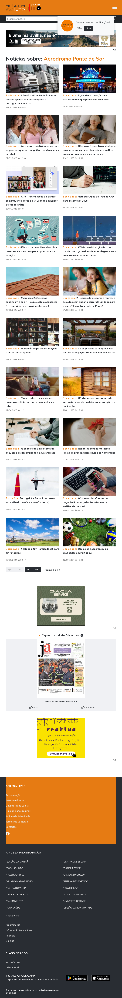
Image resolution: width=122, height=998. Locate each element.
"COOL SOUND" (14, 868)
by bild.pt (11, 992)
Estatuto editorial (15, 800)
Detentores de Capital (17, 805)
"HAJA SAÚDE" (13, 907)
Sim (88, 28)
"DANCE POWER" (72, 868)
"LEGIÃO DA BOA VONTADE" (78, 907)
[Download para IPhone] (100, 978)
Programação (13, 924)
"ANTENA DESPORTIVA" (75, 881)
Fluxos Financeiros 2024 (18, 810)
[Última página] (36, 569)
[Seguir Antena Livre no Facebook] (8, 834)
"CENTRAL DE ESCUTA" (75, 861)
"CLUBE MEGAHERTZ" (17, 894)
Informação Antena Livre (19, 930)
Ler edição (89, 707)
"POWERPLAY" (70, 887)
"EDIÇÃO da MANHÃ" (17, 861)
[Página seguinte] (28, 569)
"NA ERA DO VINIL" (16, 887)
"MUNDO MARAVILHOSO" (20, 881)
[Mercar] (61, 605)
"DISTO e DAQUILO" (74, 874)
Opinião (10, 940)
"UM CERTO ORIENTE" (75, 901)
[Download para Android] (77, 978)
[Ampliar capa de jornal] (61, 668)
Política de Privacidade (18, 816)
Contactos (11, 826)
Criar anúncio (13, 967)
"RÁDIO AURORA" (15, 874)
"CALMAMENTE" (14, 901)
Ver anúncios (13, 962)
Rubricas (10, 935)
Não (79, 28)
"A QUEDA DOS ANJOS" (75, 894)
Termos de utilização (17, 821)
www (35, 707)
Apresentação (13, 795)
